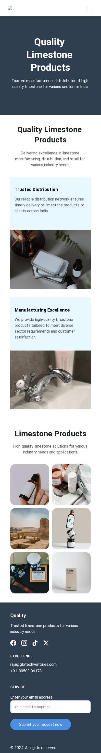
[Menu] (90, 8)
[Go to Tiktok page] (35, 643)
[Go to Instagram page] (24, 643)
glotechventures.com (38, 664)
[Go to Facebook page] (13, 643)
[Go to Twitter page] (46, 643)
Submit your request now (40, 724)
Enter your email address (31, 697)
